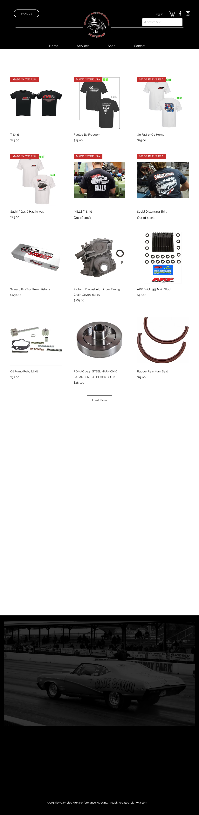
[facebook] (180, 13)
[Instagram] (188, 13)
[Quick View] (36, 257)
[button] (172, 13)
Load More (99, 400)
